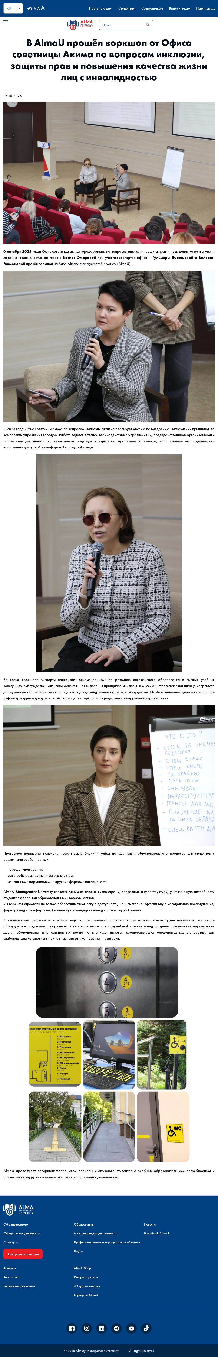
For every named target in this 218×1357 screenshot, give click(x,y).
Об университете (15, 1224)
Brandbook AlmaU (156, 1233)
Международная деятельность (95, 1233)
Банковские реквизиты (19, 1286)
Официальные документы (21, 1233)
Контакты (9, 1268)
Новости (150, 1224)
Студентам (126, 8)
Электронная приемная (23, 1254)
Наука (78, 1251)
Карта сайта (11, 1277)
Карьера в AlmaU (86, 1295)
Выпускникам (179, 8)
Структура (10, 1242)
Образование (83, 1224)
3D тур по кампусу (87, 1286)
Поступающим (100, 8)
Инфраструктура (86, 1277)
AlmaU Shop (82, 1268)
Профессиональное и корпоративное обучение (107, 1242)
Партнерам (205, 8)
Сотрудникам (152, 8)
